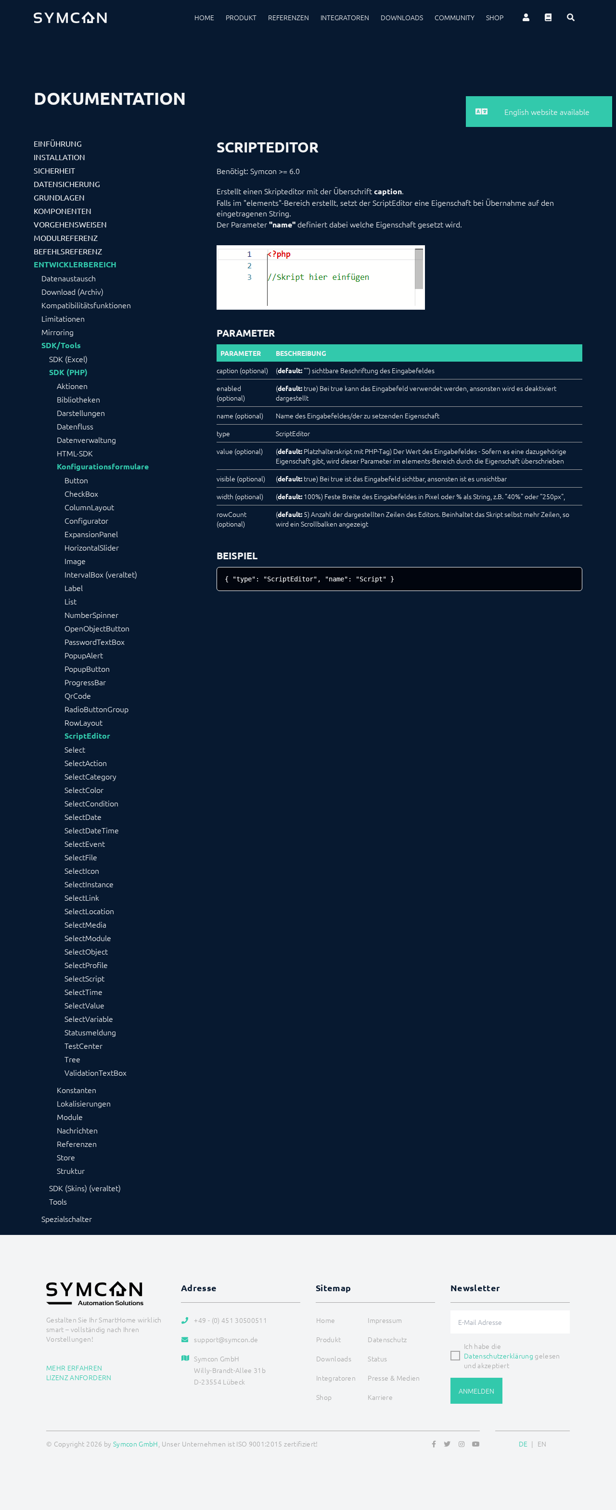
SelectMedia (85, 924)
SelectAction (85, 763)
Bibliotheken (78, 399)
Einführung (58, 143)
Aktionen (72, 385)
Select (74, 749)
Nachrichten (77, 1130)
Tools (58, 1201)
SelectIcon (81, 870)
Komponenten (62, 210)
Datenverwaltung (86, 439)
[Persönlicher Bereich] (526, 17)
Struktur (71, 1170)
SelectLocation (89, 911)
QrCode (77, 695)
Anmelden (476, 1391)
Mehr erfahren (74, 1367)
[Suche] (570, 17)
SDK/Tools (61, 345)
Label (73, 587)
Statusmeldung (90, 1032)
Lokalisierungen (84, 1103)
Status (377, 1358)
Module (70, 1116)
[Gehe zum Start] (596, 1456)
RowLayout (83, 722)
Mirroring (57, 332)
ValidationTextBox (95, 1072)
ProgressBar (85, 682)
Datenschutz (387, 1339)
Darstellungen (81, 412)
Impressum (385, 1320)
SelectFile (80, 857)
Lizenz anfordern (79, 1377)
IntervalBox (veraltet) (100, 574)
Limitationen (63, 318)
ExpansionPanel (91, 534)
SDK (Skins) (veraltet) (85, 1188)
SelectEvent (84, 843)
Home (204, 17)
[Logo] (70, 17)
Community (455, 17)
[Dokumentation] (548, 17)
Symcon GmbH (135, 1443)
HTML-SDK (75, 453)
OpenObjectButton (96, 628)
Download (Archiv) (72, 291)
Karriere (380, 1397)
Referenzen (288, 17)
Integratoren (345, 17)
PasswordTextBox (94, 641)
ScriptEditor (87, 736)
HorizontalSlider (91, 547)
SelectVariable (88, 1018)
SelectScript (84, 978)
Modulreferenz (66, 237)
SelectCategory (90, 776)
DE (523, 1443)
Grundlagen (59, 197)
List (70, 601)
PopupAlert (83, 655)
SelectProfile (86, 964)
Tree (72, 1059)
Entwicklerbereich (75, 264)
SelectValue (84, 1005)
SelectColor (83, 789)
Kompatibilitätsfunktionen (86, 305)
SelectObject (86, 951)
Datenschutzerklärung (498, 1355)
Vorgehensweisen (70, 224)
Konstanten (76, 1090)
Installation (59, 157)
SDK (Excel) (68, 359)
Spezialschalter (66, 1218)
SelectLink (81, 897)
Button (76, 480)
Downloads (402, 17)
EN (542, 1443)
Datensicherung (67, 184)
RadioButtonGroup (96, 709)
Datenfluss (75, 426)
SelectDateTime (91, 830)
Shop (494, 17)
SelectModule (87, 938)
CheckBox (81, 493)
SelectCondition (91, 803)
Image (75, 561)
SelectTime (83, 991)
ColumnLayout (89, 507)
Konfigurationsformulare (103, 466)
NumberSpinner (91, 614)
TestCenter (83, 1045)
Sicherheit (54, 170)
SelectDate (83, 816)
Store (66, 1157)
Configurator (86, 520)
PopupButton (87, 668)
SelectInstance (89, 884)
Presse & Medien (394, 1378)
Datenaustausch (68, 278)
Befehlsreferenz (68, 251)
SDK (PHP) (68, 372)
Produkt (241, 17)
